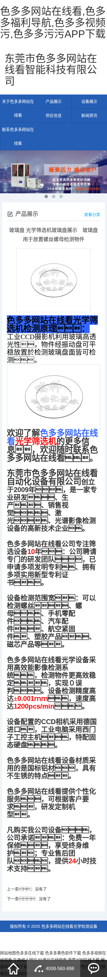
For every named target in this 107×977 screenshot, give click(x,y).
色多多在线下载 (30, 953)
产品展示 (54, 101)
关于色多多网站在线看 (18, 108)
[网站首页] (13, 968)
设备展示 (89, 101)
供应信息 (54, 115)
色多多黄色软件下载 (63, 953)
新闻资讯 (89, 115)
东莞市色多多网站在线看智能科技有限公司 (51, 70)
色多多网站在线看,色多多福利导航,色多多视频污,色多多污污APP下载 (53, 22)
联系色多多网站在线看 (18, 136)
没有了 (41, 889)
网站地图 (8, 953)
